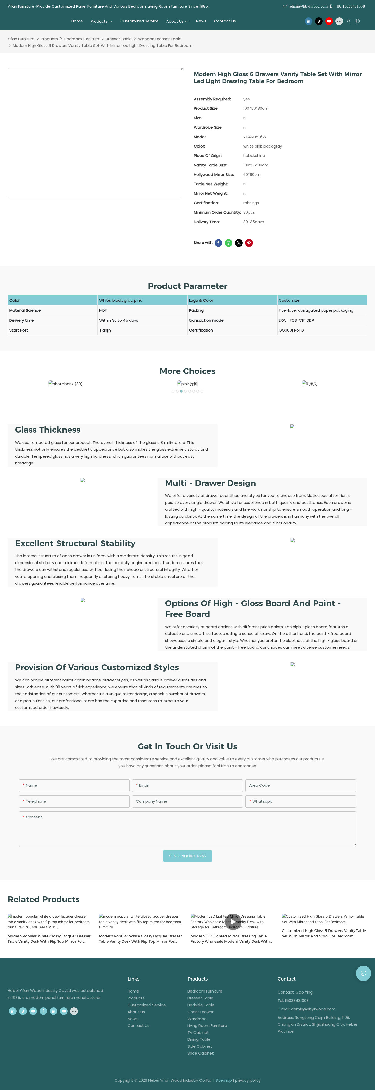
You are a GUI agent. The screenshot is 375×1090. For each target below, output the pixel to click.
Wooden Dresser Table (159, 38)
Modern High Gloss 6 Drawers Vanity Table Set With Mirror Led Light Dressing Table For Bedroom (102, 45)
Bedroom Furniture (81, 38)
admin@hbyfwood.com (308, 6)
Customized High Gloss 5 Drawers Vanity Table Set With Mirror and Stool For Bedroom (324, 933)
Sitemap (224, 1080)
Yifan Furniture (21, 38)
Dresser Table (119, 38)
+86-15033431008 (350, 6)
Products (49, 38)
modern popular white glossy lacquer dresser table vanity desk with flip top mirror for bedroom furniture (140, 939)
